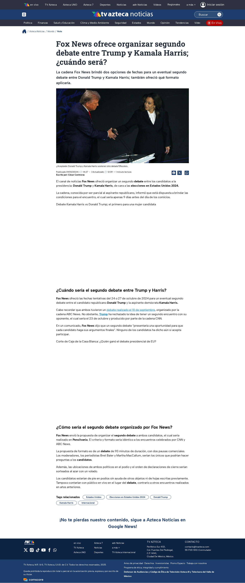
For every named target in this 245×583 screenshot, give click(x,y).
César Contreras (76, 175)
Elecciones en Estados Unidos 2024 (127, 497)
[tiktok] (37, 551)
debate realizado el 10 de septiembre (131, 310)
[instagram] (31, 551)
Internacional (88, 503)
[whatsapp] (55, 551)
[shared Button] (187, 173)
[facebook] (49, 551)
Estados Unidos (93, 497)
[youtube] (43, 551)
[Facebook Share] (174, 173)
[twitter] (25, 551)
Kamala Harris (66, 503)
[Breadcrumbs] (25, 31)
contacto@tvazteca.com (197, 547)
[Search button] (219, 14)
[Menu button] (36, 14)
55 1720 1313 (191, 550)
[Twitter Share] (179, 173)
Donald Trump (161, 497)
